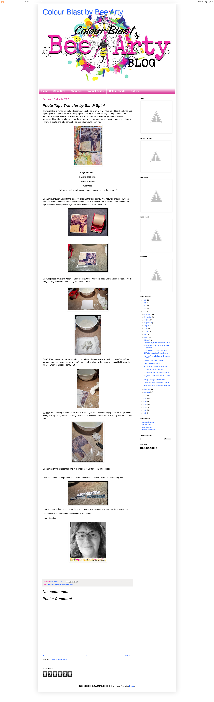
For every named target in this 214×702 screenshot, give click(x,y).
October (147, 320)
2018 (145, 404)
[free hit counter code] (57, 676)
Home (44, 91)
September (148, 323)
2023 (145, 309)
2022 (145, 312)
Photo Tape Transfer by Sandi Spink (156, 366)
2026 (145, 300)
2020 (145, 399)
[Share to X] (72, 582)
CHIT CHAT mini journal (152, 363)
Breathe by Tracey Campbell (153, 369)
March (146, 340)
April (146, 337)
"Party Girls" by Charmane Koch (154, 380)
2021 (145, 396)
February (147, 389)
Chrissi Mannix (147, 427)
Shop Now (59, 91)
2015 (145, 413)
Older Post (128, 656)
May (146, 334)
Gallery (135, 91)
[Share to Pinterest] (77, 582)
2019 (145, 401)
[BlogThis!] (70, 582)
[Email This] (67, 582)
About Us (76, 91)
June (146, 331)
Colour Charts (117, 91)
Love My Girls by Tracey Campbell (155, 350)
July (145, 329)
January (147, 392)
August (146, 326)
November (148, 317)
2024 (145, 306)
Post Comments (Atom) (59, 659)
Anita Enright (146, 424)
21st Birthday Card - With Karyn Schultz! (157, 343)
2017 (145, 407)
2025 (145, 303)
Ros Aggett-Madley (148, 430)
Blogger (131, 686)
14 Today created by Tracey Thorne (156, 353)
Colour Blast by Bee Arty (83, 12)
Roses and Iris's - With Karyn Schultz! (156, 383)
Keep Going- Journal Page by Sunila (156, 372)
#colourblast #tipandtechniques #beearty (60, 584)
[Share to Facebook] (74, 582)
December (148, 314)
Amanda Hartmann (148, 422)
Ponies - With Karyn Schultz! (153, 361)
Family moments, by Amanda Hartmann (157, 385)
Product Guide (95, 91)
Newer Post (47, 656)
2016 (145, 410)
